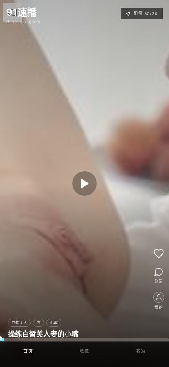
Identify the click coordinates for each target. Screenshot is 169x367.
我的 (141, 351)
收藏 (85, 351)
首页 (28, 351)
